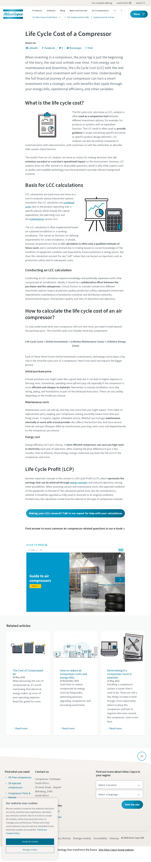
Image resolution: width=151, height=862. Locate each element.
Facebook (49, 48)
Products (37, 10)
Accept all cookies (30, 841)
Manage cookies (82, 838)
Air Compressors (100, 10)
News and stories (78, 10)
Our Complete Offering (102, 3)
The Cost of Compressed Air (28, 672)
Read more (21, 728)
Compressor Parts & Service (19, 795)
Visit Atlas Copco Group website (116, 849)
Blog (62, 10)
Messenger (75, 48)
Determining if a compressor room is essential (119, 674)
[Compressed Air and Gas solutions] (61, 17)
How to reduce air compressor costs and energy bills (73, 674)
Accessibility (100, 838)
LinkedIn (33, 48)
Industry (51, 10)
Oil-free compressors (20, 777)
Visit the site (132, 804)
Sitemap (114, 838)
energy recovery (79, 482)
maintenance (36, 219)
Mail (90, 48)
